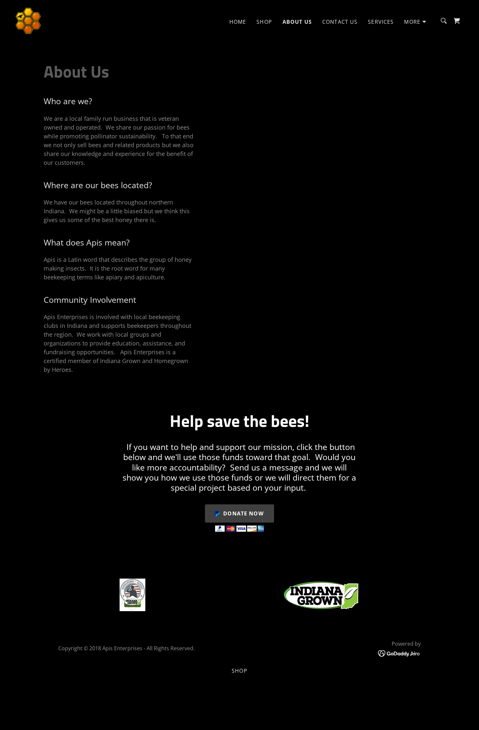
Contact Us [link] (339, 21)
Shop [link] (264, 21)
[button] (415, 22)
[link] (28, 20)
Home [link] (237, 21)
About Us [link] (297, 21)
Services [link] (381, 21)
